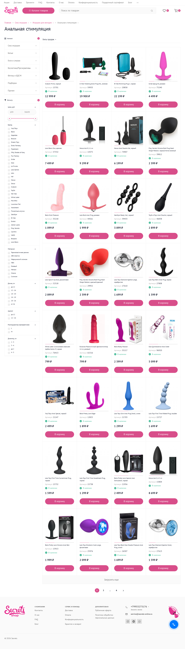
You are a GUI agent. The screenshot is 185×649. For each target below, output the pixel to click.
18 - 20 (13, 294)
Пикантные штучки (18, 211)
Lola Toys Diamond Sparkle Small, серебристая (160, 546)
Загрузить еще (111, 579)
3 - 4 (12, 345)
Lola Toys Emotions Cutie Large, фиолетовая (90, 546)
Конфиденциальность (74, 619)
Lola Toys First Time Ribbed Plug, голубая (163, 413)
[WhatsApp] (139, 621)
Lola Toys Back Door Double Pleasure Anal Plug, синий (128, 546)
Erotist (13, 221)
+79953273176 (139, 606)
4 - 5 (12, 352)
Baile (13, 132)
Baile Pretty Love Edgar (87, 413)
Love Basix (14, 242)
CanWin (14, 232)
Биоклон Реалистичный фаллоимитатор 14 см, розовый (94, 348)
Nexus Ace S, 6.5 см (155, 478)
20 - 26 (13, 301)
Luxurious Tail (16, 204)
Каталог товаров (40, 10)
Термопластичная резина (20, 252)
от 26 (13, 304)
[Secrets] (11, 10)
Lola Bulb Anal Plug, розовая (89, 215)
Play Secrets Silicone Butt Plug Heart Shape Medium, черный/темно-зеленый (162, 149)
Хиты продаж (48, 39)
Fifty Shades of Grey (18, 152)
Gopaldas (14, 135)
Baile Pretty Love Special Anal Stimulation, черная (124, 479)
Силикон (14, 276)
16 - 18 (13, 297)
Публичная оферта (103, 610)
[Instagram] (127, 621)
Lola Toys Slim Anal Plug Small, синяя (127, 413)
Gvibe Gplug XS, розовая (157, 84)
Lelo (12, 173)
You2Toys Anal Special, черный (55, 413)
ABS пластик (15, 256)
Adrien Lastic (15, 225)
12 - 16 (13, 290)
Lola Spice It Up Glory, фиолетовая (57, 280)
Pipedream (14, 149)
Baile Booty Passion (121, 347)
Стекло (13, 273)
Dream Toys (15, 142)
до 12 (13, 287)
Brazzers (14, 239)
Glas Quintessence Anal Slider (159, 347)
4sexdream (15, 208)
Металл (13, 270)
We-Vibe (14, 194)
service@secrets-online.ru (141, 614)
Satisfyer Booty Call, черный (124, 215)
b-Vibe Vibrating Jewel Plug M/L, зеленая (94, 84)
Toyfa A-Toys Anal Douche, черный (160, 215)
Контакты (39, 610)
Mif (12, 177)
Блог (36, 624)
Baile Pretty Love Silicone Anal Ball (57, 545)
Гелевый (14, 266)
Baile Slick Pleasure (52, 215)
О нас (37, 615)
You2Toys (14, 128)
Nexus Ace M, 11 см (86, 148)
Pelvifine (14, 201)
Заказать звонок (136, 610)
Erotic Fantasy (16, 145)
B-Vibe (13, 218)
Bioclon (13, 139)
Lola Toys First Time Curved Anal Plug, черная (58, 479)
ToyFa (13, 190)
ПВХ (12, 263)
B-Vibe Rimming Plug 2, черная (125, 84)
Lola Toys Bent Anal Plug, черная (160, 280)
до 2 (12, 349)
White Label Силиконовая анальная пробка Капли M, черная (57, 348)
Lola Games (15, 170)
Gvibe (13, 159)
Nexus (13, 180)
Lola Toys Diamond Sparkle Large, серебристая (125, 281)
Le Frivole (14, 166)
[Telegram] (133, 621)
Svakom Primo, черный (53, 84)
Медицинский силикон (19, 259)
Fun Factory (15, 156)
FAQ (36, 619)
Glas (12, 163)
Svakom (14, 187)
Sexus (13, 183)
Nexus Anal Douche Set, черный (125, 148)
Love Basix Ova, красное (53, 148)
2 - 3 (12, 342)
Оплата (68, 615)
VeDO (13, 235)
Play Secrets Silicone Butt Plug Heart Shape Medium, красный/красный (92, 281)
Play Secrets (15, 228)
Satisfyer (14, 214)
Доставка (69, 610)
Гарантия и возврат (73, 624)
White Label (15, 197)
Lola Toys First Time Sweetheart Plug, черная (92, 479)
